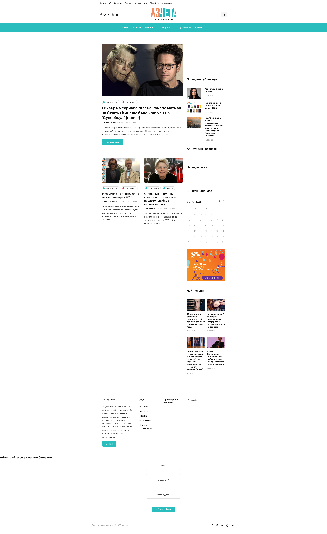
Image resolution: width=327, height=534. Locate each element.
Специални (166, 27)
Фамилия (163, 480)
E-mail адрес (164, 494)
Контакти (118, 3)
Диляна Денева (110, 123)
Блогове (199, 27)
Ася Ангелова (151, 208)
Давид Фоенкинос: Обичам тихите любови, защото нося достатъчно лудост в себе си (215, 357)
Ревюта (137, 27)
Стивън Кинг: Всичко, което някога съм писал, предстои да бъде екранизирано (161, 199)
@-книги (183, 27)
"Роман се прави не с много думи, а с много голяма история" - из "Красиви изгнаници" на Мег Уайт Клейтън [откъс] (196, 360)
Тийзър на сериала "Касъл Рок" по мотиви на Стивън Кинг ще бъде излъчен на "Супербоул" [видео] (141, 113)
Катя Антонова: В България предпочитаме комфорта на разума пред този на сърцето (216, 320)
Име (163, 465)
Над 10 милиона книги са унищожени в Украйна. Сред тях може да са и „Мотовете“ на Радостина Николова (214, 127)
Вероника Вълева (110, 201)
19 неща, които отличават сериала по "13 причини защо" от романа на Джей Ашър (196, 320)
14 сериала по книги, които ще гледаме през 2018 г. (121, 195)
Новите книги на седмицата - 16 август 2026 (213, 105)
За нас (109, 443)
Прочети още (112, 142)
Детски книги (141, 3)
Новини (149, 27)
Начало (125, 27)
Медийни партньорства (161, 3)
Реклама (129, 3)
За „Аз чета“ (105, 3)
